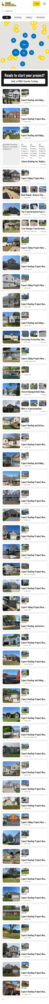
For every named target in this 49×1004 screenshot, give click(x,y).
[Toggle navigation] (44, 4)
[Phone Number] (36, 3)
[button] (44, 26)
